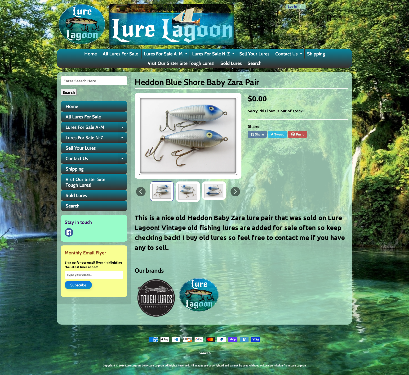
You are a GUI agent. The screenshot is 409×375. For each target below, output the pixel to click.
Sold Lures (231, 63)
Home (90, 54)
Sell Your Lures (254, 54)
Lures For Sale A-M (166, 55)
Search (255, 63)
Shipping (316, 54)
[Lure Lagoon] (145, 24)
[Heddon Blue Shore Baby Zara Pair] (162, 191)
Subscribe (78, 285)
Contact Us (289, 55)
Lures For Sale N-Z (214, 55)
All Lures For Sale (120, 54)
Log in (292, 6)
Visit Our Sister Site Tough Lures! (181, 63)
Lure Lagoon (133, 365)
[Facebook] (69, 232)
